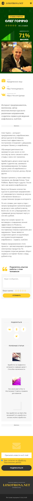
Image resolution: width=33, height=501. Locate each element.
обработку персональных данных (15, 461)
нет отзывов (23, 25)
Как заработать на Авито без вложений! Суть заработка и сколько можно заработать (16, 415)
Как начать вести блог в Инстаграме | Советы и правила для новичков (17, 391)
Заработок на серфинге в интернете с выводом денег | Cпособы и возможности (16, 367)
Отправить (16, 295)
